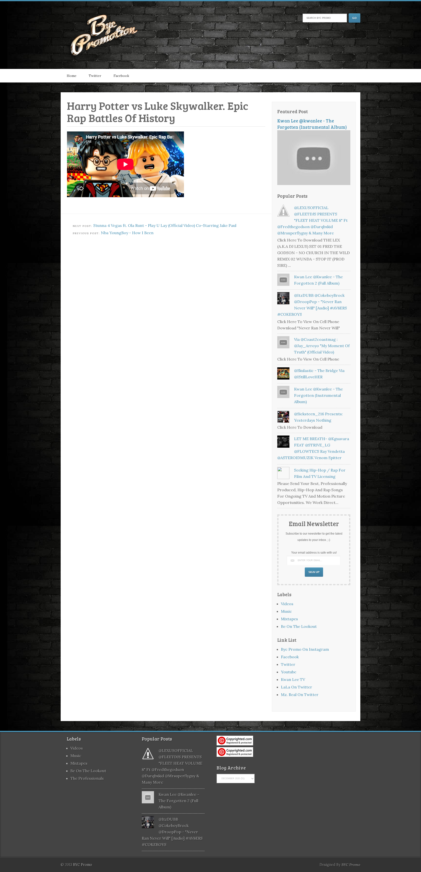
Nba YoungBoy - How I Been (127, 232)
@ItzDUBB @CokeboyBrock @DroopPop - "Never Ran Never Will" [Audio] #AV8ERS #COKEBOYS (172, 832)
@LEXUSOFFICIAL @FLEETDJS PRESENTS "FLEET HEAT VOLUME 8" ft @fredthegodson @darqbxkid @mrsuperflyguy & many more (312, 220)
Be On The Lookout (299, 626)
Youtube (288, 671)
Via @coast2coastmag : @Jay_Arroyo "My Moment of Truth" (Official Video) (322, 345)
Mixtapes (289, 618)
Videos (287, 603)
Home (72, 76)
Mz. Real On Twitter (299, 694)
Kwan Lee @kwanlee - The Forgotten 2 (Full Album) (179, 800)
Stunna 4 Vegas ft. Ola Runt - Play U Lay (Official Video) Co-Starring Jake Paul (164, 225)
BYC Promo (351, 865)
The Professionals (87, 778)
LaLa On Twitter (296, 687)
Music (286, 611)
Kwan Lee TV (293, 679)
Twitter (95, 76)
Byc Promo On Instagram (305, 649)
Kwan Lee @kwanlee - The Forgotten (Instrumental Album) (312, 124)
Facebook (121, 76)
